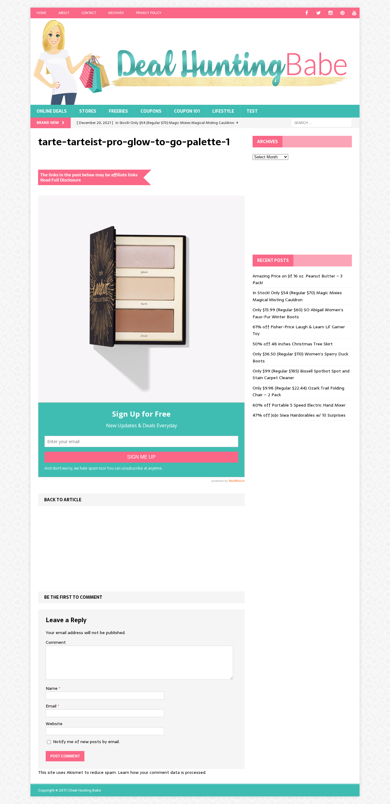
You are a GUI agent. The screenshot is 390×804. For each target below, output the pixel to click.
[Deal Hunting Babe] (195, 61)
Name (52, 688)
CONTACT (88, 13)
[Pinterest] (342, 13)
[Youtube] (354, 13)
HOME (41, 13)
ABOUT (63, 13)
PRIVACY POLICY (148, 13)
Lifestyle (223, 111)
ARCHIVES (116, 13)
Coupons (150, 111)
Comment (56, 642)
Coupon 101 (187, 111)
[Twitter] (318, 13)
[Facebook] (306, 13)
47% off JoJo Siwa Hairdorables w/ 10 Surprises (299, 415)
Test (252, 111)
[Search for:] (321, 122)
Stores (87, 111)
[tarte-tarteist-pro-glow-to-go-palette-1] (141, 398)
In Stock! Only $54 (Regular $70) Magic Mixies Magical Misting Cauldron (297, 296)
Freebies (118, 111)
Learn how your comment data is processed (161, 772)
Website (54, 723)
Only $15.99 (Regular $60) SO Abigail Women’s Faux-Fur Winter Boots (298, 313)
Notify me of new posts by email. (86, 741)
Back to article (62, 499)
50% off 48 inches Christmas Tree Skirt (293, 343)
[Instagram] (330, 13)
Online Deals (52, 111)
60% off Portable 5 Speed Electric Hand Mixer (299, 405)
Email (52, 706)
